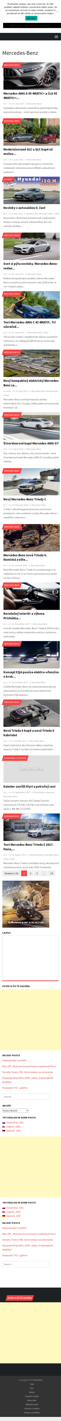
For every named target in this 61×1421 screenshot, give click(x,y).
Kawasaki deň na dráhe (14, 1060)
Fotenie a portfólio (32, 1412)
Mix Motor (38, 1380)
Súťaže (32, 1392)
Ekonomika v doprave (15, 758)
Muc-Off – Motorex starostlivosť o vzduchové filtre (29, 1066)
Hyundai (8, 179)
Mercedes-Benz (12, 65)
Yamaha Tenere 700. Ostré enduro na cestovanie (27, 1072)
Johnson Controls (31, 1408)
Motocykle (31, 1400)
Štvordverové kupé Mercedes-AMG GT (31, 443)
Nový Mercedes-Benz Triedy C (24, 499)
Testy (45, 332)
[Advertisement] (30, 1019)
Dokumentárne (11, 816)
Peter (8, 391)
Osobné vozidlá (31, 1396)
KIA (36, 213)
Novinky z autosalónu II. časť (24, 208)
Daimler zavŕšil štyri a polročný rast (29, 787)
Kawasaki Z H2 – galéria (14, 1087)
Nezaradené (52, 391)
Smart (6, 395)
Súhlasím (31, 18)
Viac (32, 1388)
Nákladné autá (32, 1404)
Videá (56, 213)
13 (51, 873)
